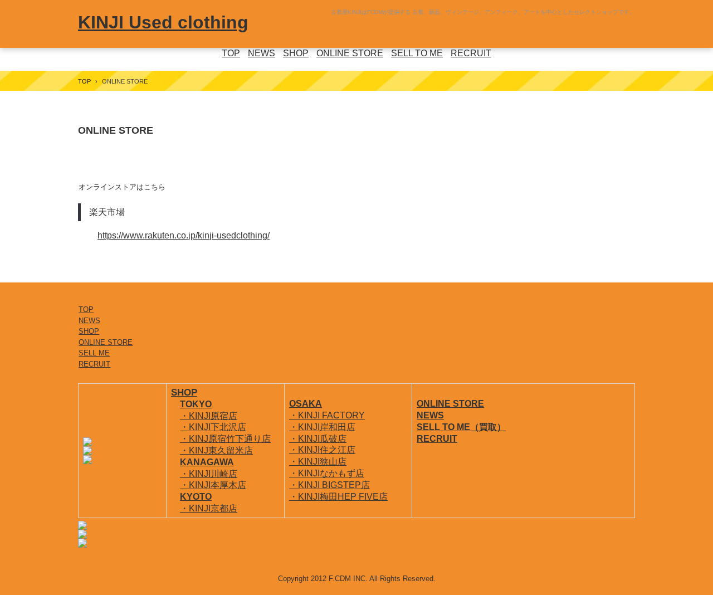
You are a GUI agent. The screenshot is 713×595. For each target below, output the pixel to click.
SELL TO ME (417, 53)
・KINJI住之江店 (322, 450)
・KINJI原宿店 (208, 416)
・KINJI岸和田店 (322, 427)
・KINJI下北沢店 (213, 427)
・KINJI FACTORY (327, 415)
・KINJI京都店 (208, 508)
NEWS (261, 53)
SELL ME (94, 353)
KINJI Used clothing (163, 22)
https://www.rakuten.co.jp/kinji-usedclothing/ (183, 235)
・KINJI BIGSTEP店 (329, 485)
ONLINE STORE (349, 53)
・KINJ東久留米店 (216, 450)
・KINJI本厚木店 (213, 485)
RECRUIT (471, 53)
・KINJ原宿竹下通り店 (225, 438)
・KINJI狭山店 (317, 461)
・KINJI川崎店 (208, 474)
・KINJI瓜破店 (317, 438)
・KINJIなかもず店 (326, 473)
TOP (231, 53)
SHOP (296, 53)
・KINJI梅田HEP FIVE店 (338, 496)
